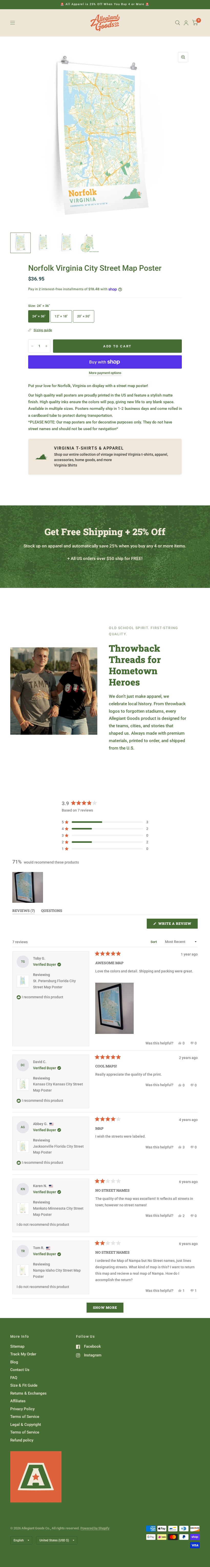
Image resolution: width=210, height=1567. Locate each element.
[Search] (177, 22)
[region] (28, 887)
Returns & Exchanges (28, 1393)
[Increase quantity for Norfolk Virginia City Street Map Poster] (46, 346)
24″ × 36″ (38, 316)
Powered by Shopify (94, 1528)
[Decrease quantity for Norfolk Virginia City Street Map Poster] (32, 346)
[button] (105, 822)
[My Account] (186, 22)
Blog (14, 1362)
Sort (154, 942)
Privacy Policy (22, 1409)
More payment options (105, 373)
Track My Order (23, 1354)
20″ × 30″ (83, 316)
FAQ (13, 1377)
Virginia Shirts (65, 465)
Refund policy (21, 1440)
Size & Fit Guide (23, 1385)
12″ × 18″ (61, 316)
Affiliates (18, 1401)
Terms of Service (24, 1416)
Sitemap (17, 1346)
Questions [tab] (51, 911)
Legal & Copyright (25, 1424)
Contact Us (19, 1369)
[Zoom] (183, 57)
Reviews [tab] (23, 911)
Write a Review (176, 925)
